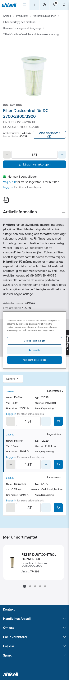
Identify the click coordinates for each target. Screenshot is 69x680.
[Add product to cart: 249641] (58, 421)
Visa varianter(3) (49, 134)
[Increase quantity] (62, 155)
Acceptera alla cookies (34, 360)
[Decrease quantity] (7, 155)
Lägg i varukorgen (37, 164)
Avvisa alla (34, 350)
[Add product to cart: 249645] (58, 507)
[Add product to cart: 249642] (58, 464)
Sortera (10, 378)
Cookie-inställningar (34, 341)
